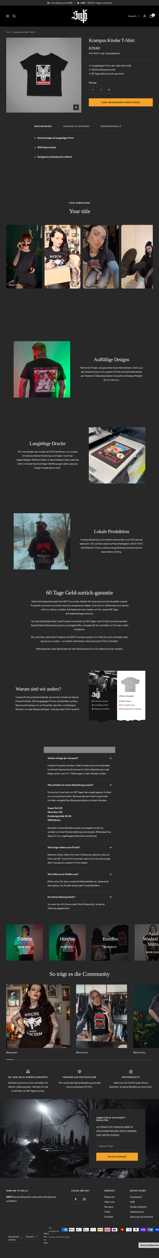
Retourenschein (79, 800)
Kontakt (108, 1216)
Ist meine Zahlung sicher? (61, 896)
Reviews (108, 1206)
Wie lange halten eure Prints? (64, 847)
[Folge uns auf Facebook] (75, 1199)
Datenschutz (137, 1211)
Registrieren (117, 1156)
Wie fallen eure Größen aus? (63, 874)
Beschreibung (43, 126)
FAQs (107, 1211)
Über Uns (109, 1201)
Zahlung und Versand (141, 1216)
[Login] (144, 16)
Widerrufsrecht (138, 1206)
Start (8, 32)
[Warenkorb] (151, 16)
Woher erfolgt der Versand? (63, 758)
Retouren (109, 1196)
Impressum (136, 1196)
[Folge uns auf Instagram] (84, 1199)
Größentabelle (111, 126)
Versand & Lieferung (76, 126)
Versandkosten (112, 53)
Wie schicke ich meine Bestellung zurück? (70, 784)
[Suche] (14, 16)
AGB (132, 1201)
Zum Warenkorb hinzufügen (121, 102)
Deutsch (132, 16)
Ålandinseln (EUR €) (13, 1238)
